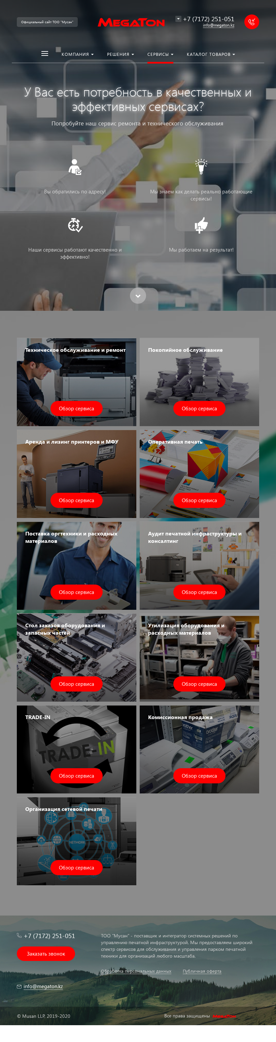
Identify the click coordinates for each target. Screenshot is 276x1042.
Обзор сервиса (76, 408)
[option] (138, 155)
